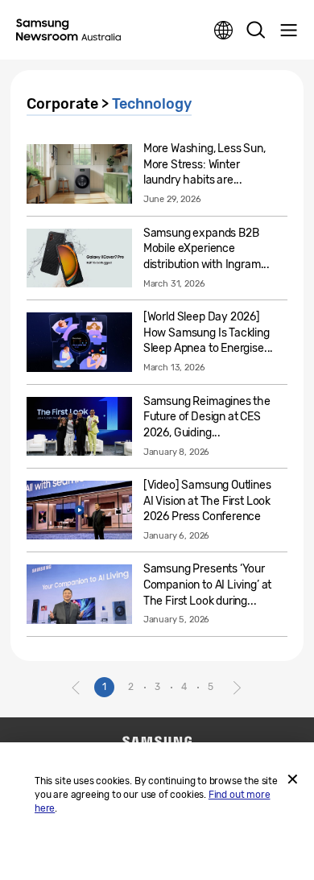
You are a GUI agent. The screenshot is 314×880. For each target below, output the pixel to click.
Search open (256, 30)
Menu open (288, 30)
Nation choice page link (224, 30)
